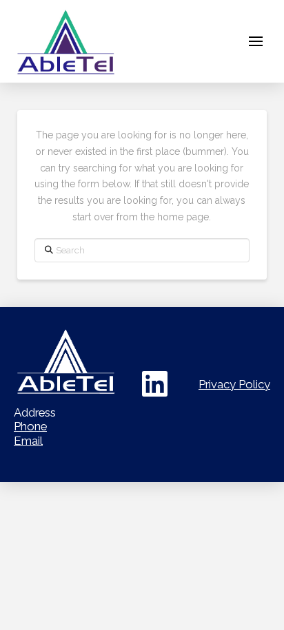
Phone (30, 426)
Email (28, 441)
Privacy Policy (234, 384)
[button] (255, 41)
